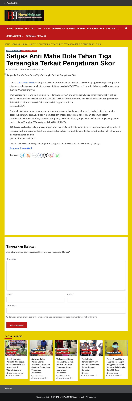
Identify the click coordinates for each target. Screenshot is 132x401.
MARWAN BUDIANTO (16, 70)
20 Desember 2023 (33, 70)
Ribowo (86, 373)
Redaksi (8, 388)
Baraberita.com (38, 376)
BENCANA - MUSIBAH (89, 350)
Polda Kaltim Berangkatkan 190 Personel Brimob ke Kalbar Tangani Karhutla (90, 364)
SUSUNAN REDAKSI (36, 36)
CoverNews (77, 397)
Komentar (12, 259)
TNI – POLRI (44, 29)
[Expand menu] (34, 29)
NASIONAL (111, 29)
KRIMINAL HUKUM (24, 29)
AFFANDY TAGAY (64, 376)
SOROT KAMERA (38, 352)
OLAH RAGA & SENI (29, 51)
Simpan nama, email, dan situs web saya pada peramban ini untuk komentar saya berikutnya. (53, 317)
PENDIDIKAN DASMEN (63, 29)
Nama (9, 294)
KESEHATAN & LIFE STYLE (90, 29)
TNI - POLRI (11, 352)
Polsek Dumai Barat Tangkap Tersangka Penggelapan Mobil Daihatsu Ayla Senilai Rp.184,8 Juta (115, 364)
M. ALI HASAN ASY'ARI (16, 373)
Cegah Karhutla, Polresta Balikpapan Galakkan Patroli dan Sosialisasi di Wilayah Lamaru (15, 364)
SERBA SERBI (13, 36)
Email (70, 294)
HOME (9, 29)
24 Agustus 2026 (14, 375)
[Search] (126, 28)
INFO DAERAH (62, 350)
